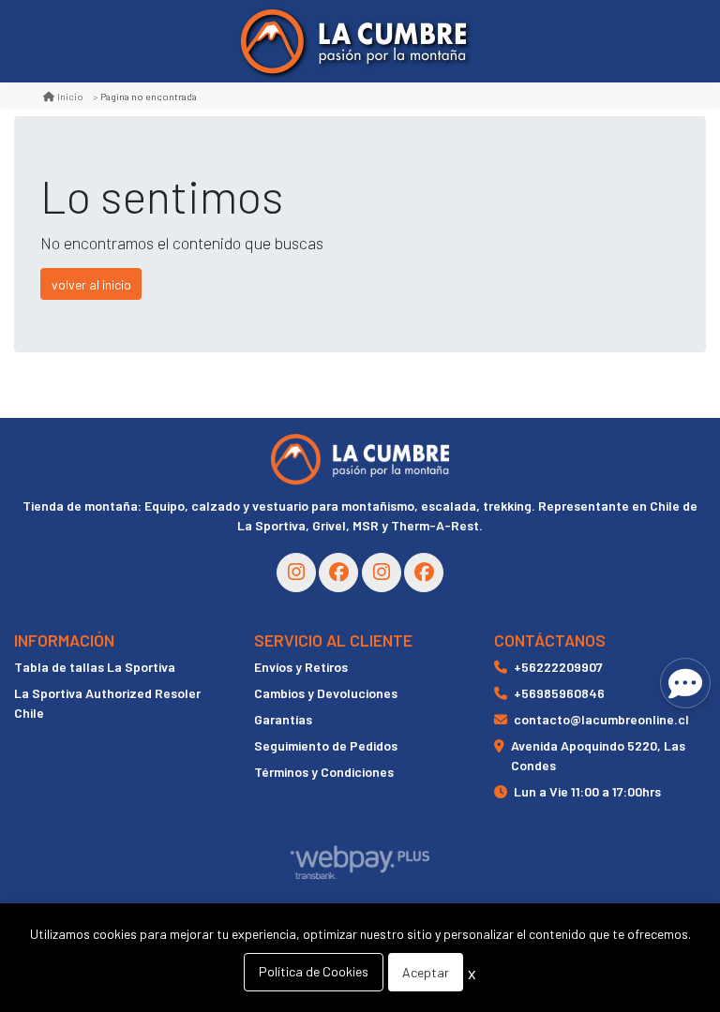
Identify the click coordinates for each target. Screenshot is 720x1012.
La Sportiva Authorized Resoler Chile (107, 703)
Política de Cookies (313, 971)
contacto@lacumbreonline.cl (601, 719)
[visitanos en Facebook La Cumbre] (338, 572)
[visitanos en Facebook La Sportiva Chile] (423, 572)
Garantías (283, 719)
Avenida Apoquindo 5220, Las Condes (598, 755)
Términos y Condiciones (324, 772)
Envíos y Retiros (301, 667)
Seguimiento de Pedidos (326, 745)
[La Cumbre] (353, 42)
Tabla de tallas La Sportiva (94, 667)
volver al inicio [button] (91, 284)
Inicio (70, 96)
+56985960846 (559, 693)
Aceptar (425, 972)
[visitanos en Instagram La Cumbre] (296, 572)
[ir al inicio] (359, 459)
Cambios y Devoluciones (326, 693)
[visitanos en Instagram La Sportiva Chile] (381, 572)
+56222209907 (558, 667)
